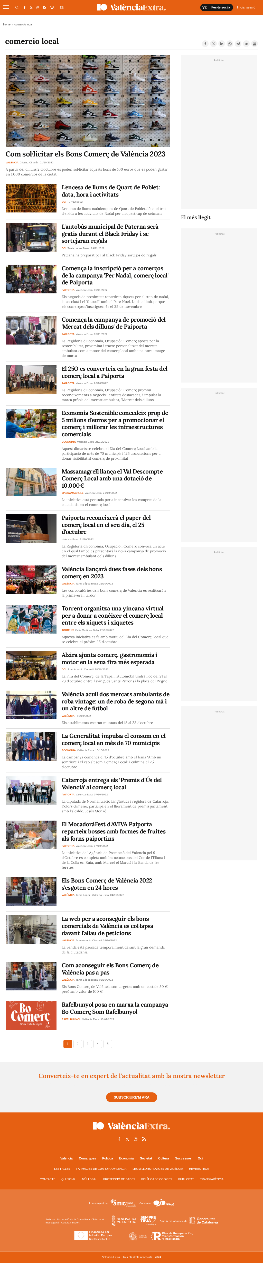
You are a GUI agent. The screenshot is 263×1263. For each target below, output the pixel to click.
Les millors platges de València (158, 1168)
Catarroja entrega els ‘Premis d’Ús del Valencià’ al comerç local (112, 783)
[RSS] (44, 7)
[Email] (246, 43)
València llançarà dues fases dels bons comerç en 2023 (112, 572)
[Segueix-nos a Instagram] (37, 7)
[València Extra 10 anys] (131, 1130)
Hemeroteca (199, 1168)
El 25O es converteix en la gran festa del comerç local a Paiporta (114, 372)
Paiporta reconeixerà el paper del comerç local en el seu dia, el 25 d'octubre (106, 524)
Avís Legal (89, 1179)
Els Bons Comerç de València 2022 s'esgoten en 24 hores (107, 884)
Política (107, 1158)
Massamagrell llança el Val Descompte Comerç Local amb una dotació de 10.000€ (112, 478)
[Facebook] (205, 43)
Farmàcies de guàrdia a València (101, 1168)
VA (52, 8)
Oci (200, 1158)
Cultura (163, 1158)
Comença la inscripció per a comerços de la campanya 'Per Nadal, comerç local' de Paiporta (115, 275)
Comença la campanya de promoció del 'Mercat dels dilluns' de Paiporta (114, 323)
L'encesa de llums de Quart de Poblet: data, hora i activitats (111, 190)
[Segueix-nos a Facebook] (24, 7)
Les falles (62, 1168)
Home (7, 24)
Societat (146, 1158)
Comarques (87, 1158)
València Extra (84, 290)
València (66, 1158)
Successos (183, 1158)
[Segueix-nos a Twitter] (31, 7)
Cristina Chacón (29, 162)
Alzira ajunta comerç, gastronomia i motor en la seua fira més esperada (109, 658)
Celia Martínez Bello (87, 630)
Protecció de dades (119, 1179)
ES (62, 8)
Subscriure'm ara (131, 1097)
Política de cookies (156, 1179)
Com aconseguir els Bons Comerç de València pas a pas (110, 968)
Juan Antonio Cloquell (80, 669)
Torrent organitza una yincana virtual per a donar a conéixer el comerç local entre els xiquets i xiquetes (113, 615)
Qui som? (68, 1179)
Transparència (211, 1179)
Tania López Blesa (79, 248)
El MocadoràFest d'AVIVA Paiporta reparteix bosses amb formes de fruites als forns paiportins (113, 831)
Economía (126, 1158)
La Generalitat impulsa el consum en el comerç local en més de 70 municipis (113, 739)
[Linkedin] (221, 43)
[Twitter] (213, 43)
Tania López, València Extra (92, 895)
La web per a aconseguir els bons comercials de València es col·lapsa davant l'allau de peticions (107, 925)
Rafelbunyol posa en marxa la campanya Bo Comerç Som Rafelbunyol (115, 1008)
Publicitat (186, 1179)
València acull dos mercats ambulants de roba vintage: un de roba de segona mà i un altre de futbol (116, 701)
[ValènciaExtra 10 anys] (131, 7)
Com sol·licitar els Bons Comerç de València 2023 (85, 154)
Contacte (47, 1179)
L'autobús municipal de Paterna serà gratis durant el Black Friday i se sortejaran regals (110, 233)
